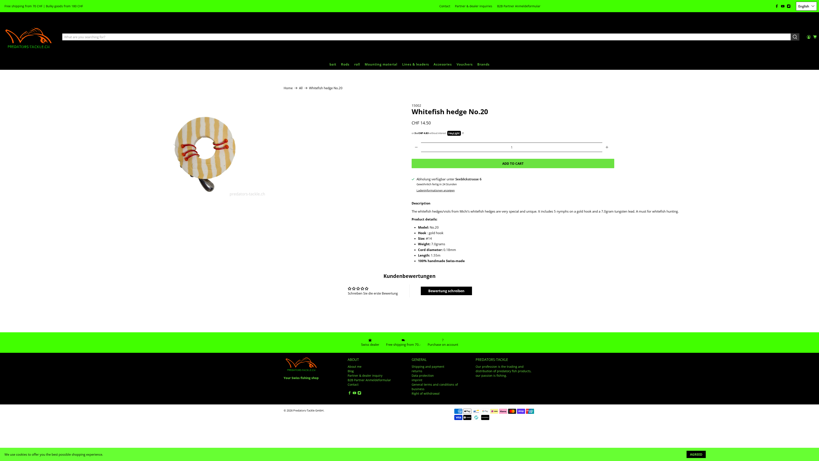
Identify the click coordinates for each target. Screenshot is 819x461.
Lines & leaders (415, 64)
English (803, 6)
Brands (483, 64)
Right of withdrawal (426, 393)
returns (417, 371)
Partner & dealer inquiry (365, 375)
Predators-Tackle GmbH (308, 410)
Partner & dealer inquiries (473, 6)
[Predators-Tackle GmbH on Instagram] (789, 6)
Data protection (423, 375)
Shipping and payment (428, 367)
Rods (345, 64)
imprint (417, 380)
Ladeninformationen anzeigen (436, 190)
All (301, 88)
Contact (444, 6)
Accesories (443, 64)
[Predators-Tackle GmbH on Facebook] (777, 6)
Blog (351, 371)
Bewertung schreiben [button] (446, 291)
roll (357, 64)
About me (355, 367)
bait (333, 64)
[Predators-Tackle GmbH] (29, 37)
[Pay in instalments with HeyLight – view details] (463, 133)
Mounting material (381, 64)
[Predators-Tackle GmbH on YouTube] (783, 6)
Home (288, 88)
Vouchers (465, 64)
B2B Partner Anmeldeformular (518, 6)
